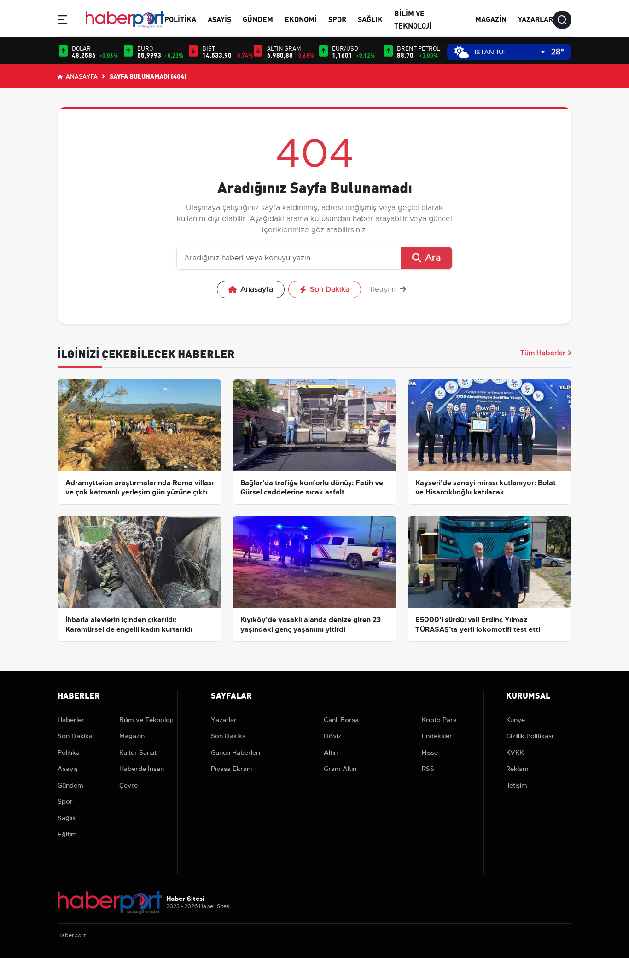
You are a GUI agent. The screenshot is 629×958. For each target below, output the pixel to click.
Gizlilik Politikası (529, 736)
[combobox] (510, 52)
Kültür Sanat (138, 752)
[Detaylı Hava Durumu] (461, 52)
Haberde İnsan (141, 768)
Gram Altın (340, 768)
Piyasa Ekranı (231, 768)
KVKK (515, 752)
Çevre (128, 785)
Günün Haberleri (235, 752)
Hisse (430, 752)
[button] (62, 21)
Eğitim (67, 834)
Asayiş (219, 18)
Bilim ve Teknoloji (146, 720)
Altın (331, 752)
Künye (515, 720)
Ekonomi (301, 18)
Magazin (491, 18)
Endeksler (437, 736)
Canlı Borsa (341, 720)
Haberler (71, 720)
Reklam (517, 768)
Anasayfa (81, 76)
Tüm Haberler (542, 353)
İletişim (384, 289)
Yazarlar (535, 18)
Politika (180, 18)
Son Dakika (329, 289)
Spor (337, 18)
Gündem (258, 18)
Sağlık (370, 18)
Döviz (332, 736)
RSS (428, 768)
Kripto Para (439, 720)
